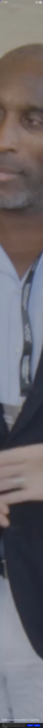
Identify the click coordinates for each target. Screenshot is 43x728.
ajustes (6, 726)
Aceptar (30, 725)
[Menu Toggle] (37, 2)
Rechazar (37, 725)
